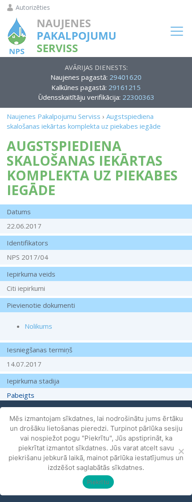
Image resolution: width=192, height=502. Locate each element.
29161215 (125, 87)
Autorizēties (33, 8)
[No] (180, 451)
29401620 (125, 77)
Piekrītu (98, 482)
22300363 (138, 97)
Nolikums (38, 326)
